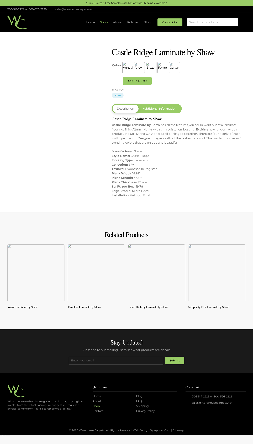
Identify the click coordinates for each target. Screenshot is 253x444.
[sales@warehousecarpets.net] (189, 402)
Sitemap (178, 430)
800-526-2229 (38, 9)
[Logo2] (17, 22)
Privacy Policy (145, 411)
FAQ (139, 401)
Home (97, 396)
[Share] (7, 435)
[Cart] (242, 22)
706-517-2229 (15, 9)
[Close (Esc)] (9, 435)
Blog (139, 396)
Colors (117, 65)
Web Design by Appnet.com (151, 430)
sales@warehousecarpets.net (212, 402)
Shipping (142, 406)
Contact (98, 411)
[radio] (128, 67)
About (97, 401)
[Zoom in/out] (1, 435)
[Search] (234, 22)
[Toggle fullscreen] (4, 435)
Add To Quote (137, 81)
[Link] (36, 278)
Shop (96, 406)
